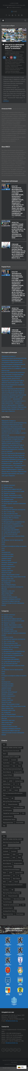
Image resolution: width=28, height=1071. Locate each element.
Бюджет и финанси (10, 53)
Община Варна (20, 72)
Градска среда (19, 54)
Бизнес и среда (20, 52)
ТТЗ (23, 813)
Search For (24, 20)
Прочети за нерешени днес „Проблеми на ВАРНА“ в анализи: (14, 46)
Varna (20, 762)
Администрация (10, 52)
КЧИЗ (15, 11)
